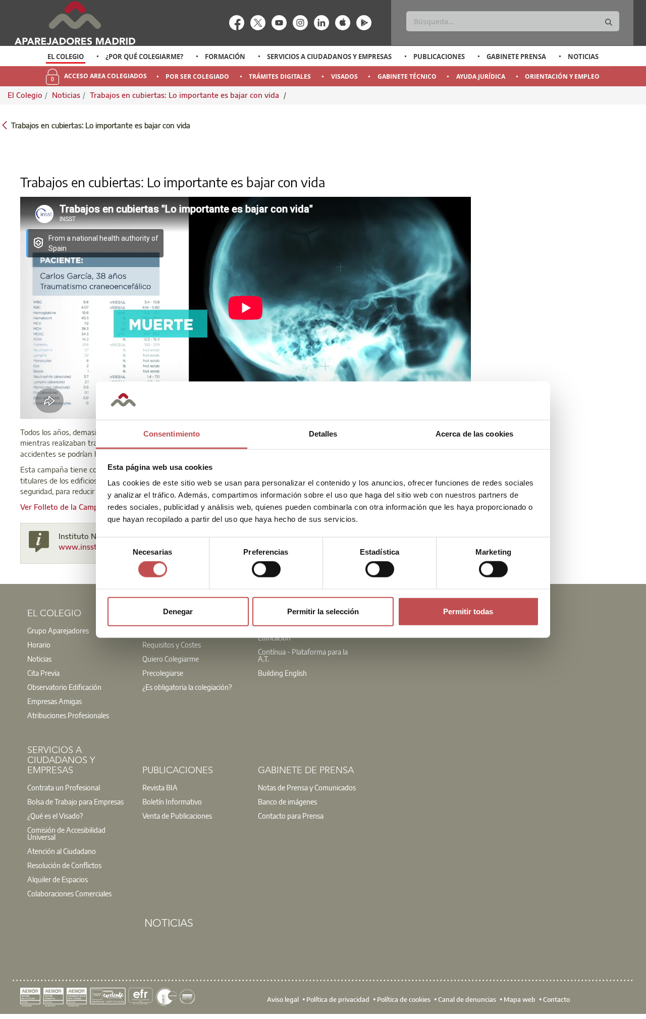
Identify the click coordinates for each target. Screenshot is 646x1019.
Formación (225, 56)
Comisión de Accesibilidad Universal (66, 833)
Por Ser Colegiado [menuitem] (197, 76)
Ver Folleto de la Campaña (65, 506)
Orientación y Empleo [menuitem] (562, 76)
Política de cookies (403, 999)
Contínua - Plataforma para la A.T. (303, 655)
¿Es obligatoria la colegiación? (187, 686)
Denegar (178, 611)
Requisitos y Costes (171, 644)
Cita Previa (43, 672)
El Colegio (65, 56)
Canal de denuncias (467, 999)
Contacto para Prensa (291, 815)
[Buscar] (608, 22)
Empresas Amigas (54, 701)
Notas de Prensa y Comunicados (307, 787)
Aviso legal (283, 999)
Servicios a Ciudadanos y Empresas (329, 56)
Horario (38, 644)
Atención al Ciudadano (61, 850)
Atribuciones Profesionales (68, 715)
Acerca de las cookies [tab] (474, 434)
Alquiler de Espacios (57, 879)
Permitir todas (468, 611)
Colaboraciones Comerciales (69, 893)
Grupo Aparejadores (58, 630)
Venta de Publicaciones (177, 815)
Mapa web (519, 999)
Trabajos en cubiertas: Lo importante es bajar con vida (185, 94)
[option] (66, 56)
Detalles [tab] (323, 434)
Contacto (556, 999)
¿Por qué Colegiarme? (144, 56)
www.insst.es (82, 546)
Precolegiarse (162, 672)
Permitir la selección (323, 611)
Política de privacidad (337, 999)
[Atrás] (4, 124)
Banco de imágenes (287, 801)
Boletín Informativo (172, 801)
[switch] (266, 569)
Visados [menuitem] (344, 76)
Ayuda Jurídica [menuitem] (480, 76)
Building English (282, 672)
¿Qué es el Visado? (55, 815)
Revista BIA (160, 787)
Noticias (583, 56)
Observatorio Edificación (64, 686)
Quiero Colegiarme (170, 658)
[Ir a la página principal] (75, 23)
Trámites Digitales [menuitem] (280, 76)
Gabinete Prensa (516, 56)
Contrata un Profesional (63, 787)
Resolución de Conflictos (64, 865)
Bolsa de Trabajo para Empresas (75, 801)
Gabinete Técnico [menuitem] (407, 76)
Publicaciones (439, 56)
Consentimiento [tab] (171, 434)
